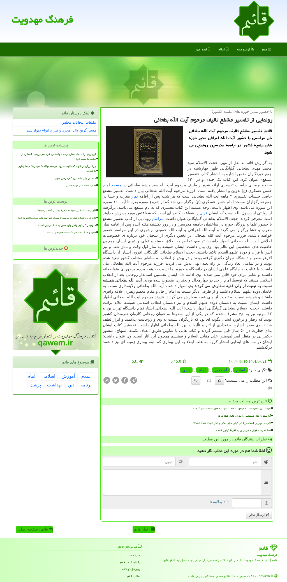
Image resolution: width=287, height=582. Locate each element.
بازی (186, 370)
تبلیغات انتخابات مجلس (78, 122)
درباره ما (134, 555)
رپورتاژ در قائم (131, 569)
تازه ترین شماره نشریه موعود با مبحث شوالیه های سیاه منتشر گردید (232, 408)
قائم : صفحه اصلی (33, 529)
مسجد (116, 185)
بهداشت (54, 384)
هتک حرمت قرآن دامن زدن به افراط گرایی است (243, 430)
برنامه (86, 384)
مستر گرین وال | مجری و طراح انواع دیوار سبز (61, 130)
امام (106, 185)
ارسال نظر (257, 515)
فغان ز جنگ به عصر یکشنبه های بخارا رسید (71, 232)
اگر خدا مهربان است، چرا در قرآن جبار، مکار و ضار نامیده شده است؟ (232, 423)
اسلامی (221, 370)
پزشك (35, 384)
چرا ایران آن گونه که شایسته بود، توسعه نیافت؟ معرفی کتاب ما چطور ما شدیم (57, 168)
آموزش (68, 376)
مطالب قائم (133, 576)
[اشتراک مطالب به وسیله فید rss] (107, 380)
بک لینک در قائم (130, 562)
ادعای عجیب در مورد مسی (81, 185)
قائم (265, 49)
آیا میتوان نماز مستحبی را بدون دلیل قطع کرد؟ (244, 416)
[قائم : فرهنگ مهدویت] (254, 20)
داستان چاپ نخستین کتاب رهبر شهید (75, 178)
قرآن (204, 213)
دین (71, 384)
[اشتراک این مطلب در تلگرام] (134, 380)
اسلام (222, 49)
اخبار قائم (142, 529)
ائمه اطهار (201, 49)
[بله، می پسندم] (219, 380)
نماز (134, 196)
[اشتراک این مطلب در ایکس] (116, 380)
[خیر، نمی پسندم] (195, 380)
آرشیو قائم (244, 49)
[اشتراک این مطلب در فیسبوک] (125, 380)
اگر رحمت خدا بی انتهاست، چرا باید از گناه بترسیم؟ (67, 210)
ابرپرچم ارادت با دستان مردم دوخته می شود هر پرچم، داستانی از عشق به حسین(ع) (58, 156)
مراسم (157, 219)
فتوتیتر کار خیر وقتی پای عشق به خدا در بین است (67, 225)
